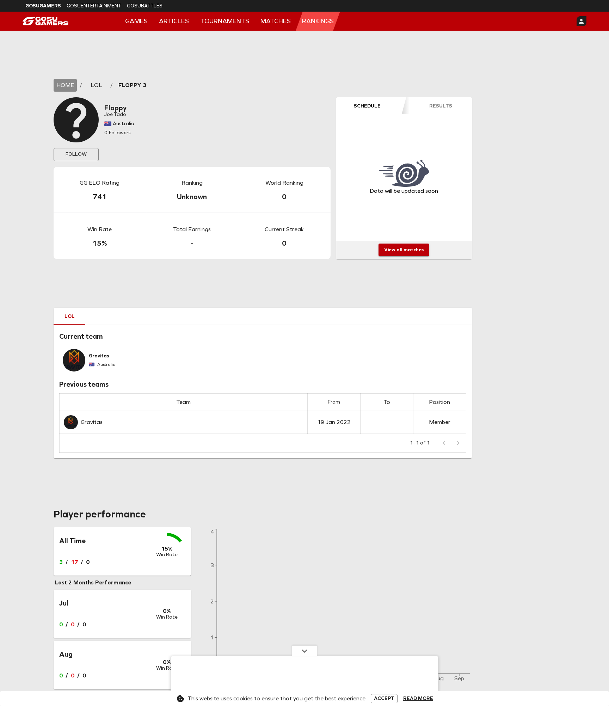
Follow (76, 154)
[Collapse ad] (304, 650)
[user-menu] (581, 21)
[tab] (367, 105)
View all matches (404, 250)
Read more (418, 698)
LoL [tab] (69, 316)
